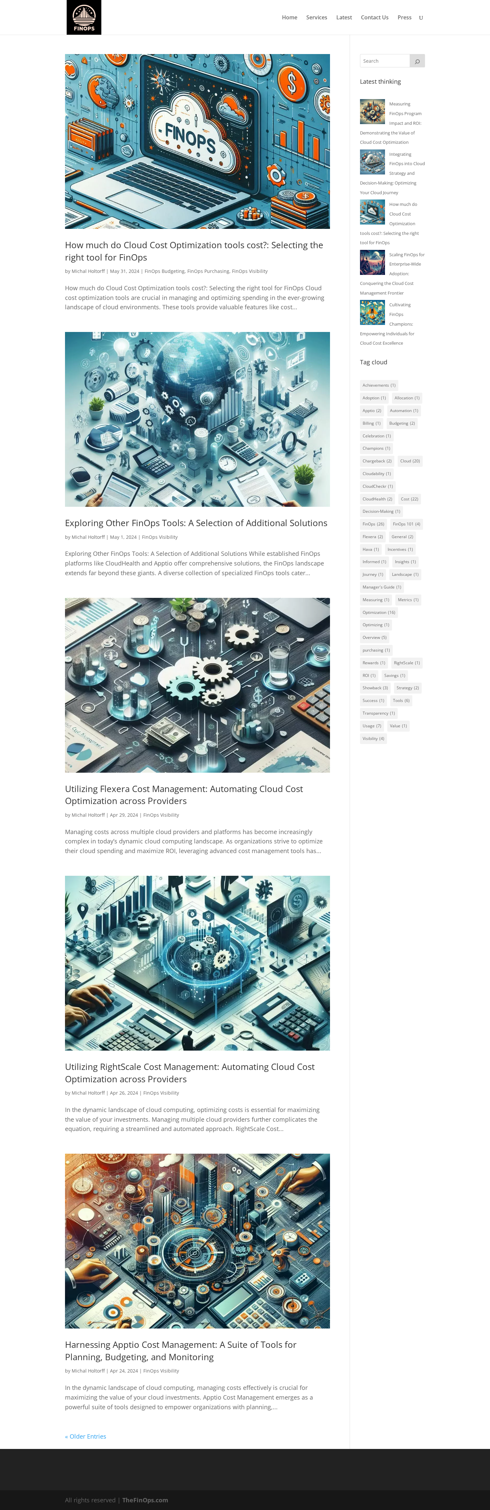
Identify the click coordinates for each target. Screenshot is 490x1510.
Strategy (408, 688)
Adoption (374, 398)
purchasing (376, 650)
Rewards (374, 663)
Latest (344, 18)
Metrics (408, 600)
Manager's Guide (382, 587)
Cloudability (377, 473)
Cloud (410, 461)
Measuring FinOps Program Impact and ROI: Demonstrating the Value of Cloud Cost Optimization (391, 123)
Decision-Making (381, 511)
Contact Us (375, 18)
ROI (369, 675)
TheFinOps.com (145, 1500)
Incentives (400, 549)
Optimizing (376, 625)
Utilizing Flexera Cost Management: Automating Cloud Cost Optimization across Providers (184, 795)
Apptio (372, 410)
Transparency (379, 713)
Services (316, 18)
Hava (371, 549)
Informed (374, 561)
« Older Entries (85, 1436)
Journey (373, 574)
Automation (404, 410)
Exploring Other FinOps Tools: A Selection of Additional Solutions (196, 523)
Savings (394, 675)
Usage (372, 726)
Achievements (379, 385)
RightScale (407, 663)
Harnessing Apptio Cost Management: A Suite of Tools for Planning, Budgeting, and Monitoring (181, 1351)
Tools (401, 700)
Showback (375, 688)
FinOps (373, 524)
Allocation (407, 398)
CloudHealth (377, 499)
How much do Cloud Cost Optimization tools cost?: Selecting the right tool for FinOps (389, 223)
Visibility (373, 738)
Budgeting (402, 423)
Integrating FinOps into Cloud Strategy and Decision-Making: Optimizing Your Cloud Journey (392, 173)
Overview (375, 637)
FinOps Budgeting (165, 271)
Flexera (373, 536)
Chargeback (377, 461)
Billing (372, 423)
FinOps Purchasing (208, 271)
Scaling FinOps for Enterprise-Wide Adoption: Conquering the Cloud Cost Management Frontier (392, 274)
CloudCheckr (378, 486)
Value (398, 726)
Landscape (405, 574)
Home (289, 18)
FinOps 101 (406, 524)
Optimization (379, 612)
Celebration (377, 436)
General (402, 536)
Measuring (376, 600)
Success (373, 700)
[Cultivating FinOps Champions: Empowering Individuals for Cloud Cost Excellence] (372, 314)
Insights (405, 561)
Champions (376, 448)
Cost (409, 499)
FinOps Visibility (250, 271)
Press (405, 18)
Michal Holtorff (88, 271)
